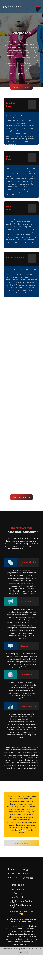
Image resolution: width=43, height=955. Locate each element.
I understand (22, 953)
